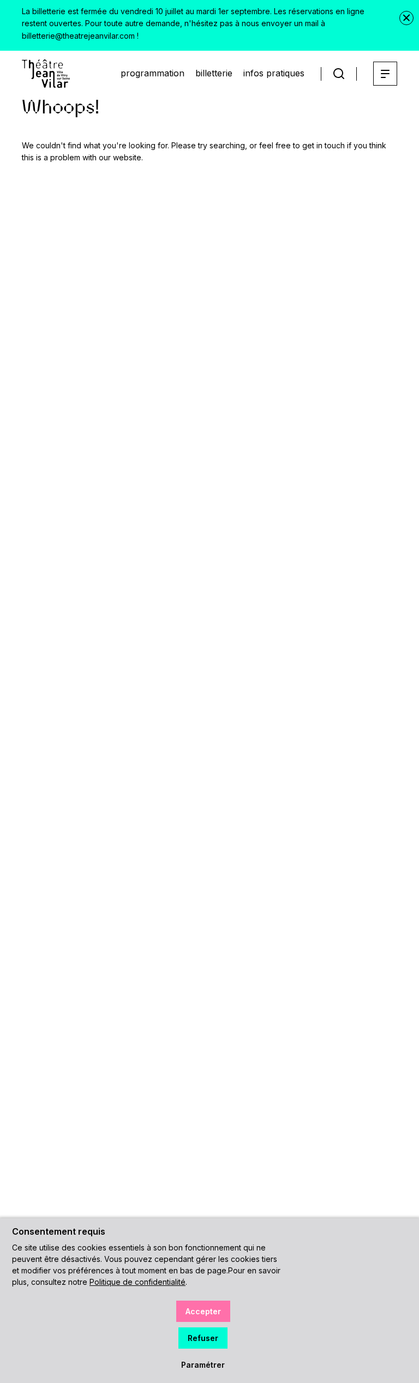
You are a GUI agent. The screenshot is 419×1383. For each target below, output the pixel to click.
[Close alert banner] (406, 18)
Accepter (203, 1311)
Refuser (203, 1338)
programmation (152, 73)
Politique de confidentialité (137, 1281)
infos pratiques (273, 73)
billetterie (213, 73)
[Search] (338, 74)
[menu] (385, 74)
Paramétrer (203, 1364)
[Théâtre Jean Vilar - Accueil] (46, 73)
